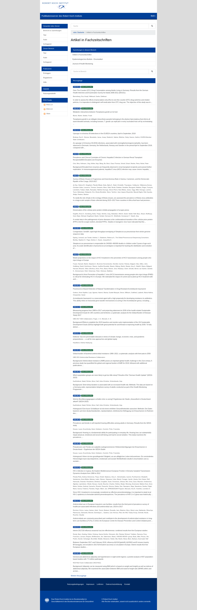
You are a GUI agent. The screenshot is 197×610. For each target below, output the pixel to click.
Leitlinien (100, 584)
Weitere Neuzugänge (78, 576)
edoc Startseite (78, 32)
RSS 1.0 (49, 105)
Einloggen (47, 73)
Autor (45, 39)
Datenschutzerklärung (114, 584)
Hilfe (45, 82)
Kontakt (127, 584)
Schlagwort (47, 44)
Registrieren (47, 78)
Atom (48, 113)
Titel (44, 35)
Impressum (90, 584)
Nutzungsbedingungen (75, 584)
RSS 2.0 (49, 109)
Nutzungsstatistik (49, 93)
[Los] (152, 26)
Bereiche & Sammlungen (52, 30)
